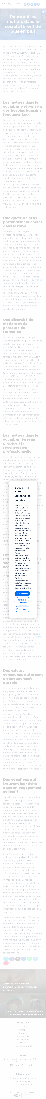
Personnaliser (22, 609)
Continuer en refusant (23, 601)
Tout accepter (22, 594)
